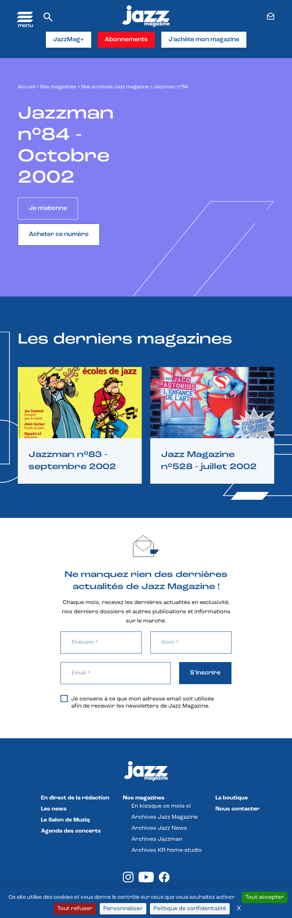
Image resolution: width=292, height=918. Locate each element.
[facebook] (164, 881)
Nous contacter (237, 809)
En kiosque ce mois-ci (161, 806)
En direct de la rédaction (75, 798)
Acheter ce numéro (59, 234)
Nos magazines (144, 798)
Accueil (26, 87)
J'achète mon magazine (203, 40)
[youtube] (146, 881)
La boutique (231, 798)
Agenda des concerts (71, 831)
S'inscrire (205, 673)
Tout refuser (75, 909)
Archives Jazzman (156, 839)
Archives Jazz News (159, 828)
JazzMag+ (68, 40)
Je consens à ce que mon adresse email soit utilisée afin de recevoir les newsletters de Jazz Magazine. (142, 702)
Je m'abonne (48, 208)
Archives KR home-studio (166, 850)
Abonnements (126, 40)
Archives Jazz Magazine (164, 817)
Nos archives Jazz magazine (115, 87)
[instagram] (128, 881)
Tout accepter (264, 897)
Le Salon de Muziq (65, 820)
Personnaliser (123, 909)
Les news (54, 809)
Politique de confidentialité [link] (189, 909)
